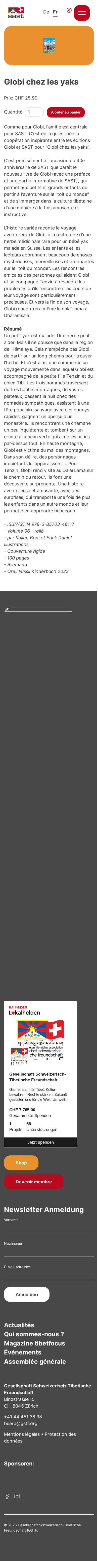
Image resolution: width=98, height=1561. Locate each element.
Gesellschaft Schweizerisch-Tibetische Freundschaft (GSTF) (37, 1077)
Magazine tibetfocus (34, 1343)
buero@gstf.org (20, 1423)
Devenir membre (34, 1181)
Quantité (13, 111)
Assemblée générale (35, 1361)
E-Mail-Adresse (17, 1267)
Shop (21, 1162)
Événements (22, 1352)
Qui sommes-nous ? (34, 1334)
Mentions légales (22, 1434)
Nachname (13, 1243)
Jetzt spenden (40, 1142)
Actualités (19, 1325)
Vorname (11, 1220)
